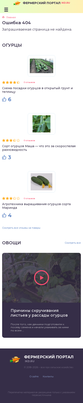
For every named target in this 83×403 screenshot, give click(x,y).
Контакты (48, 376)
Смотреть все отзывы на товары (21, 227)
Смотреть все (73, 243)
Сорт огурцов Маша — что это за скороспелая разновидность (39, 148)
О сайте (34, 376)
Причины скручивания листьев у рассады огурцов (39, 313)
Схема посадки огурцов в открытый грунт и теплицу (37, 90)
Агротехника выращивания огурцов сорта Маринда (36, 206)
